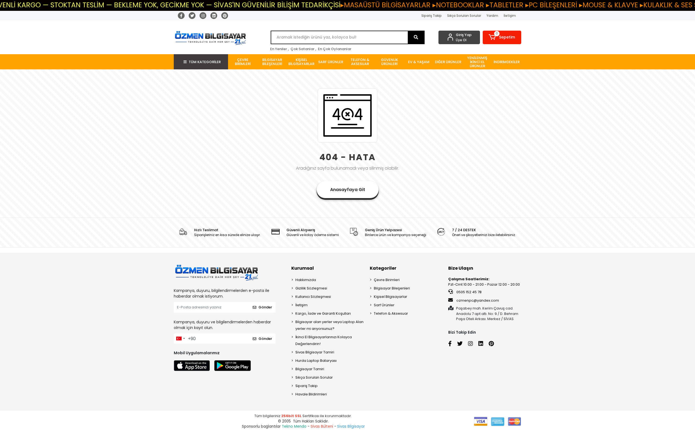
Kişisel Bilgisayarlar (390, 296)
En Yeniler (278, 48)
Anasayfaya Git (347, 189)
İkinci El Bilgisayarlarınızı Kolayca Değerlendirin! (323, 340)
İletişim (510, 15)
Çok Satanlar (302, 48)
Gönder (265, 307)
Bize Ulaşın (460, 268)
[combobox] (180, 338)
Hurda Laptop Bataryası (316, 360)
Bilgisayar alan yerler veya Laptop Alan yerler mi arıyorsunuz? (329, 325)
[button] (502, 37)
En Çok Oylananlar (334, 48)
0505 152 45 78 (469, 292)
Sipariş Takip (431, 15)
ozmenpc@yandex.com (477, 300)
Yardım (492, 15)
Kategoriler (383, 268)
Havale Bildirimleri (311, 394)
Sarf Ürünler (384, 305)
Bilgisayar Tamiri (309, 369)
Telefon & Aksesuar (391, 313)
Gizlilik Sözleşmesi (311, 288)
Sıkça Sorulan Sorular (464, 15)
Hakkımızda (305, 279)
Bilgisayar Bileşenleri (392, 288)
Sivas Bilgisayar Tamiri (314, 352)
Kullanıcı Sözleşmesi (313, 296)
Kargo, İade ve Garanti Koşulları (323, 313)
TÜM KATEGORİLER (205, 62)
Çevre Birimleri (387, 279)
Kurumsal (302, 268)
